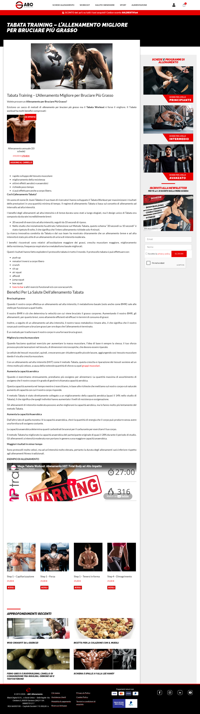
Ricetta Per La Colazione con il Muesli (96, 643)
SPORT (123, 5)
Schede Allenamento (63, 5)
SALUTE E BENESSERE (105, 5)
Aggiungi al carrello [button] (21, 162)
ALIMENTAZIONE (139, 5)
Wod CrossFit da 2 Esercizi (22, 643)
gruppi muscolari (91, 365)
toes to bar (18, 286)
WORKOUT (85, 5)
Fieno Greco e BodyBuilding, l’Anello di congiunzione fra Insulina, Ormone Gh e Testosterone (30, 676)
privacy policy (164, 254)
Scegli (11, 587)
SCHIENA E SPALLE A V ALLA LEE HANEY (94, 673)
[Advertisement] (71, 524)
